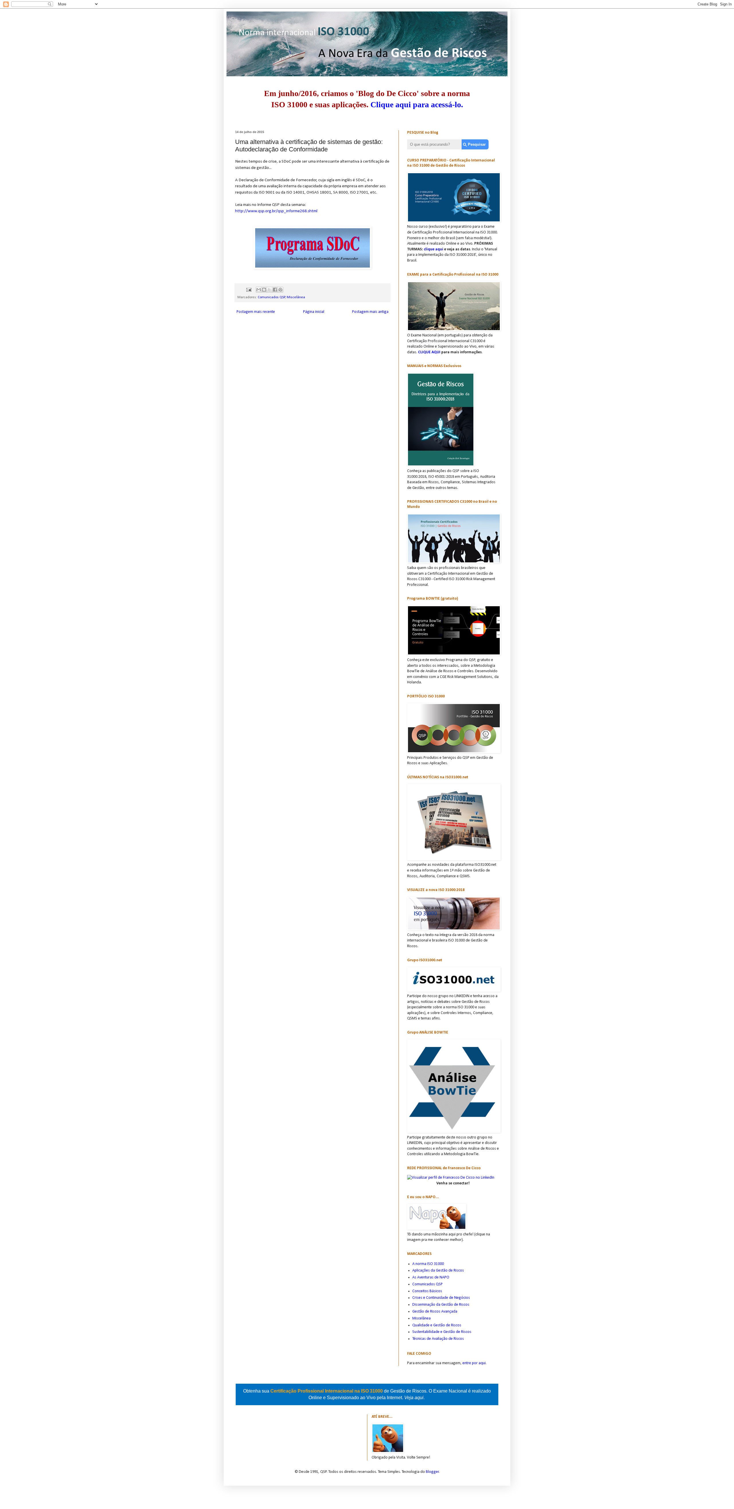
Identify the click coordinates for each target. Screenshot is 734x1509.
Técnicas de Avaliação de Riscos (438, 1339)
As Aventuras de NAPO (430, 1277)
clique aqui (433, 249)
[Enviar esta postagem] (248, 289)
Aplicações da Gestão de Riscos (438, 1270)
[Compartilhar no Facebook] (275, 290)
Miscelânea (296, 297)
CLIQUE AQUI (429, 352)
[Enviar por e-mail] (258, 290)
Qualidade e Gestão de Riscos (436, 1325)
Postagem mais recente (256, 312)
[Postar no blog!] (264, 290)
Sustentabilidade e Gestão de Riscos (441, 1332)
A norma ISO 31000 (428, 1264)
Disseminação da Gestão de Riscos (440, 1305)
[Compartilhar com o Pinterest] (280, 290)
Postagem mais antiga (370, 312)
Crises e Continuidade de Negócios (441, 1298)
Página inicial (313, 312)
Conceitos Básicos (427, 1291)
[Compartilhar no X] (269, 290)
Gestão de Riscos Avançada (434, 1311)
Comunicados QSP (271, 297)
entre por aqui (474, 1363)
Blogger (432, 1472)
